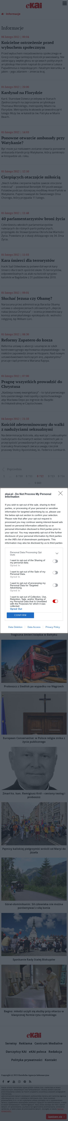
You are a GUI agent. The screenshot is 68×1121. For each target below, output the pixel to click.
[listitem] (34, 553)
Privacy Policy (53, 627)
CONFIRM (20, 615)
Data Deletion (15, 627)
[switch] (55, 561)
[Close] (61, 494)
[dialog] (34, 560)
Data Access (34, 627)
